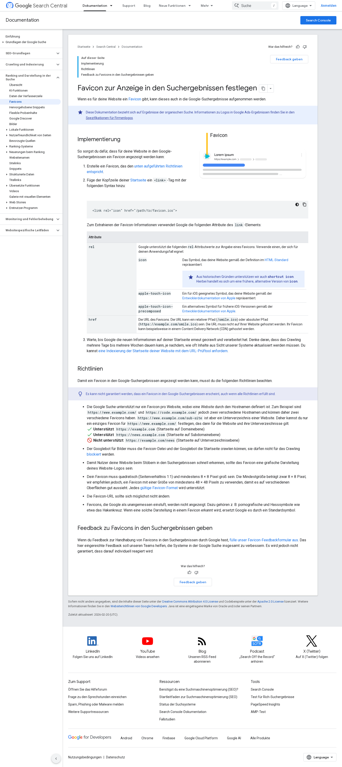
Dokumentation (95, 5)
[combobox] (255, 5)
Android (126, 738)
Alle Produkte (260, 738)
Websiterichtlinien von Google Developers (139, 606)
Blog (147, 5)
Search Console (318, 20)
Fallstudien (167, 719)
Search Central (50, 6)
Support (128, 5)
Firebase (169, 738)
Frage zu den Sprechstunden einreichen (97, 697)
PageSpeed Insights (265, 704)
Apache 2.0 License (270, 601)
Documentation (22, 20)
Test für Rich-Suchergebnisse (272, 697)
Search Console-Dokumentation (182, 712)
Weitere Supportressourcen (88, 712)
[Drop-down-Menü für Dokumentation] (112, 5)
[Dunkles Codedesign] (297, 204)
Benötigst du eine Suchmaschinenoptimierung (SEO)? (198, 689)
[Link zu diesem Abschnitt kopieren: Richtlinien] (107, 369)
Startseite (83, 46)
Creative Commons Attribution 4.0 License (190, 601)
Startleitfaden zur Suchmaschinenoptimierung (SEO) (198, 697)
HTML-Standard (276, 260)
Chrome (147, 738)
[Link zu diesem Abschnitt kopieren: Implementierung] (125, 140)
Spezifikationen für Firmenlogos (109, 118)
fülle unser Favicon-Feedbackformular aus (264, 540)
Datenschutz (115, 757)
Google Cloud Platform (201, 738)
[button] (30, 42)
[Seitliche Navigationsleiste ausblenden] (56, 758)
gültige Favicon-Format (159, 488)
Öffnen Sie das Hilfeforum (87, 689)
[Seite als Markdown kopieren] (263, 88)
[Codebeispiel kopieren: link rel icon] (304, 204)
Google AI (234, 738)
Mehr (205, 5)
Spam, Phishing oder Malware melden (96, 704)
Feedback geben (289, 59)
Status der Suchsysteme (177, 704)
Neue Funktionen (172, 5)
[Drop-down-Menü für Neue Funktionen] (191, 5)
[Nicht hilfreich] (304, 46)
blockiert (94, 454)
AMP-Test (258, 712)
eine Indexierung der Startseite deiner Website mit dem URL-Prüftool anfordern (163, 351)
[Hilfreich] (297, 46)
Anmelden (328, 5)
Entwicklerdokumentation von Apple (208, 298)
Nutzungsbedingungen (85, 757)
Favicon (134, 99)
